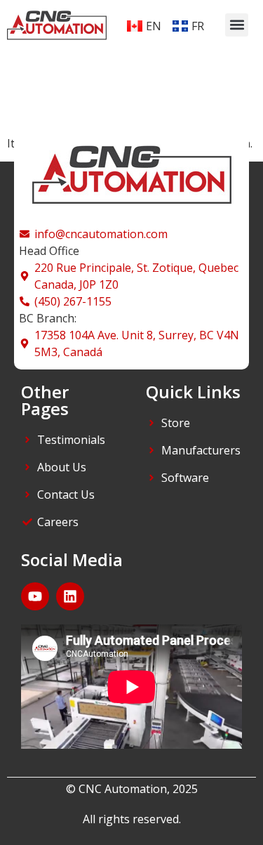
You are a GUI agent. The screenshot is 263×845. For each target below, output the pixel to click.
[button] (236, 25)
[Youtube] (35, 596)
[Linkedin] (70, 596)
